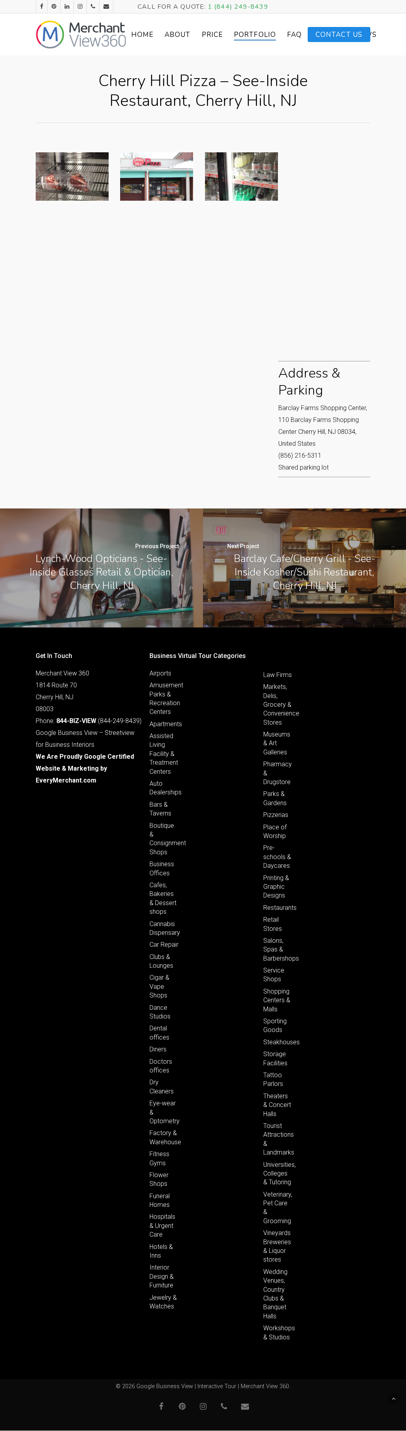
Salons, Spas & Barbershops (278, 949)
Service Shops (273, 975)
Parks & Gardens (275, 798)
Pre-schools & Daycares (277, 856)
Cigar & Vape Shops (159, 986)
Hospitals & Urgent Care (162, 1225)
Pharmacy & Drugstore (277, 773)
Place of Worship (275, 831)
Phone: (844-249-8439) (89, 721)
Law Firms (277, 675)
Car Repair (163, 944)
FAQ (294, 34)
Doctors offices (160, 1066)
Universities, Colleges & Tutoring (278, 1173)
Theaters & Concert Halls (277, 1105)
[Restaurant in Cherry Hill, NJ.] (72, 176)
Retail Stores (272, 924)
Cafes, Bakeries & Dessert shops (162, 898)
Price (212, 34)
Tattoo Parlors (273, 1079)
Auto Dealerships (164, 788)
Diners (158, 1049)
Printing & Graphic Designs (276, 887)
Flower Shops (159, 1179)
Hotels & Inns (161, 1251)
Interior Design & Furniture (161, 1276)
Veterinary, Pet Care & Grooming (277, 1208)
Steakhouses (278, 1042)
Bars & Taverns (160, 809)
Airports (160, 673)
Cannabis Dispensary (164, 928)
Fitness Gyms (159, 1158)
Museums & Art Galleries (276, 743)
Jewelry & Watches (163, 1302)
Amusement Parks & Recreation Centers (164, 698)
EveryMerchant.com (66, 780)
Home (142, 34)
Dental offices (159, 1032)
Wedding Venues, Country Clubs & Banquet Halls (275, 1294)
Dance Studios (159, 1012)
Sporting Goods (275, 1025)
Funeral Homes (159, 1200)
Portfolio (255, 34)
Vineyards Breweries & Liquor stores (277, 1246)
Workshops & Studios (278, 1332)
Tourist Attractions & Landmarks (278, 1139)
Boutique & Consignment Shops (164, 839)
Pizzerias (275, 815)
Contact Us (339, 34)
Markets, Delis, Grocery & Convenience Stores (278, 704)
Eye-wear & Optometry (164, 1112)
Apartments (164, 724)
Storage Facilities (275, 1058)
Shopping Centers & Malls (276, 1000)
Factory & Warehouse (164, 1137)
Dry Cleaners (161, 1086)
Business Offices (161, 868)
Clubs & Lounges (161, 961)
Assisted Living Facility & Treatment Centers (163, 753)
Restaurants (278, 907)
